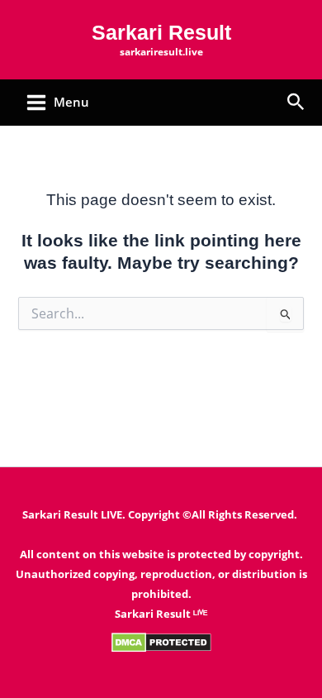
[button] (295, 103)
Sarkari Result (161, 32)
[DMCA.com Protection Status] (161, 641)
